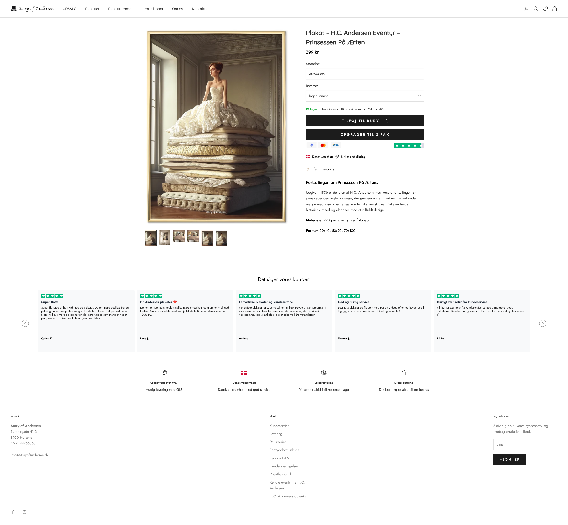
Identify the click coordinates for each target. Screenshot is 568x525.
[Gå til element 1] (150, 238)
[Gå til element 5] (207, 238)
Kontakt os (201, 8)
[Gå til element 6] (221, 238)
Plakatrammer (120, 8)
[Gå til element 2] (164, 237)
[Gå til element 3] (179, 236)
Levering (276, 433)
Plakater (92, 8)
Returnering (278, 441)
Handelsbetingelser (284, 466)
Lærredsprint (152, 8)
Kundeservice (279, 425)
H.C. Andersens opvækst (288, 496)
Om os (177, 8)
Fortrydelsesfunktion (284, 449)
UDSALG (69, 8)
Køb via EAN (279, 458)
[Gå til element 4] (193, 236)
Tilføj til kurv (360, 120)
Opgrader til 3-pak (365, 134)
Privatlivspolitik (281, 474)
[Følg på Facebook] (13, 512)
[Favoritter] (545, 8)
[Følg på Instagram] (24, 512)
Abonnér (510, 459)
